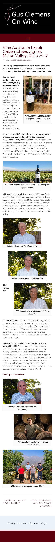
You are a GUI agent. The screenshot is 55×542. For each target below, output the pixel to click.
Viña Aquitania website (13, 374)
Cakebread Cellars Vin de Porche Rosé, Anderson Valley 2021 (41, 503)
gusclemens (27, 60)
